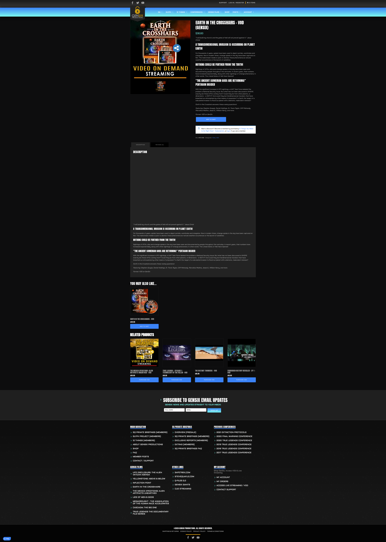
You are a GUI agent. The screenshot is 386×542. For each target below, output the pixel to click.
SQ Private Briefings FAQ (188, 449)
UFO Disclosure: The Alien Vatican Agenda (147, 474)
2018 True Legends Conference (234, 449)
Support (223, 3)
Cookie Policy (186, 531)
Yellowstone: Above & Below (149, 479)
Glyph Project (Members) (147, 436)
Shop (227, 12)
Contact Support (226, 490)
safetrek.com (182, 472)
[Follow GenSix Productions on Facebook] (132, 3)
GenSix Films (213, 12)
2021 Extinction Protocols (231, 432)
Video (214, 137)
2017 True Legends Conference (234, 453)
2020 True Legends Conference (234, 440)
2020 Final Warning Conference (234, 436)
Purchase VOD (144, 379)
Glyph (168, 12)
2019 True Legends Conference (234, 444)
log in (229, 131)
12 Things (181, 12)
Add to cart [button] (144, 326)
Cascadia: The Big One (145, 508)
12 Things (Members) (144, 440)
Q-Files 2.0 (180, 481)
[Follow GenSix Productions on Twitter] (137, 3)
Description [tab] (140, 144)
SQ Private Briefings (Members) (150, 432)
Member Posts (141, 457)
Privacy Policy (199, 531)
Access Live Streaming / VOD (232, 485)
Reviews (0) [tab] (160, 144)
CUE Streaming (183, 489)
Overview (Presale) (185, 432)
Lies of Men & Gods (143, 497)
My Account (223, 477)
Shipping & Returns (170, 531)
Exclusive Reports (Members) (191, 440)
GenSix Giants (182, 485)
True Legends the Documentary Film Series (151, 513)
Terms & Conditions (215, 531)
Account (248, 12)
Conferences (196, 12)
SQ (159, 12)
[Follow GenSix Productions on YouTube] (142, 3)
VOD (217, 137)
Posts (235, 12)
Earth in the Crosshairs (146, 487)
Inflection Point (142, 483)
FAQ (135, 453)
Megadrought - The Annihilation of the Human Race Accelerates (151, 503)
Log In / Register (236, 3)
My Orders (222, 481)
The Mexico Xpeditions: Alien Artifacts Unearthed (149, 492)
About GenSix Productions (148, 444)
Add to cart (211, 119)
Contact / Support (143, 461)
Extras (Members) (185, 444)
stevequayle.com (184, 477)
